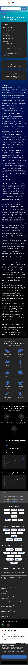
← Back (3, 14)
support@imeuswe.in (15, 501)
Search (24, 8)
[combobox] (11, 9)
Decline (14, 662)
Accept (14, 657)
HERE (20, 649)
